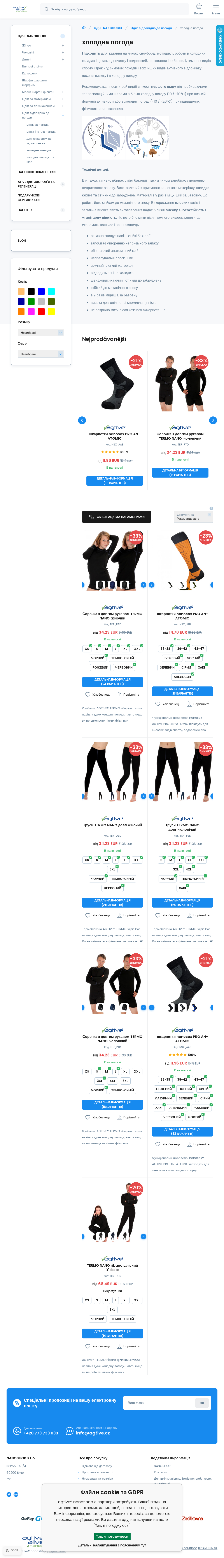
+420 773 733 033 (41, 1433)
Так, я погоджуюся (112, 1536)
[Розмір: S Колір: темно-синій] (182, 796)
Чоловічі (28, 52)
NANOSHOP (162, 1466)
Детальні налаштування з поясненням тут (112, 1545)
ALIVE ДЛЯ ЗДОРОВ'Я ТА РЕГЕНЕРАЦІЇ (36, 184)
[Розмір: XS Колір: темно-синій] (112, 585)
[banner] (20, 9)
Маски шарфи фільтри (38, 92)
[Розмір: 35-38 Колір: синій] (194, 1007)
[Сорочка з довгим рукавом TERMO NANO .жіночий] (112, 560)
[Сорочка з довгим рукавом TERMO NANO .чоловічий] (180, 383)
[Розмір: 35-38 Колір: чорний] (170, 585)
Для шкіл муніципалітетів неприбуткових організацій (183, 1480)
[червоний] (41, 311)
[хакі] (51, 301)
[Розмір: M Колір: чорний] (194, 796)
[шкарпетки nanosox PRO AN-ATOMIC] (114, 383)
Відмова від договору (97, 1466)
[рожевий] (31, 311)
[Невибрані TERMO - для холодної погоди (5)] (41, 354)
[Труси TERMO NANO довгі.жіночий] (112, 772)
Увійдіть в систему (202, 1403)
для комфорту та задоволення (38, 140)
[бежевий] (21, 291)
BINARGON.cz (207, 1548)
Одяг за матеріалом (36, 99)
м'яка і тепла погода (41, 131)
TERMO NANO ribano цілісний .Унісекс (112, 1267)
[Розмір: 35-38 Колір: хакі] (194, 585)
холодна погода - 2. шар (40, 159)
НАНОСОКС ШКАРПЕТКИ (37, 172)
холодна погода (38, 150)
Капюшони (29, 73)
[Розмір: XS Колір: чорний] (100, 585)
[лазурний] (51, 291)
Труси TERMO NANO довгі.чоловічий (182, 827)
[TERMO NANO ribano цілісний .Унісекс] (112, 1212)
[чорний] (31, 291)
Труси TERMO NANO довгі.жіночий (112, 825)
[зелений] (31, 301)
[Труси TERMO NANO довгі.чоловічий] (182, 772)
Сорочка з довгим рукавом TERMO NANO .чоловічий (180, 436)
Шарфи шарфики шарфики (34, 82)
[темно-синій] (21, 301)
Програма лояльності (97, 1472)
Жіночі (26, 45)
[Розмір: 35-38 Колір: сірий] (182, 585)
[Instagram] (16, 1494)
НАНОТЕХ (25, 210)
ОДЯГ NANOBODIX (108, 28)
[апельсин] (21, 311)
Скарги (159, 1489)
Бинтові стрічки (33, 66)
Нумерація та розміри (97, 1478)
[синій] (41, 291)
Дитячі (26, 59)
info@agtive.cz (93, 1433)
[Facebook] (9, 1494)
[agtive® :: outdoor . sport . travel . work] (84, 27)
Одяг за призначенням (38, 106)
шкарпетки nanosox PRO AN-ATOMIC (114, 436)
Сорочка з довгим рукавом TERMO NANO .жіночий (112, 616)
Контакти (160, 1472)
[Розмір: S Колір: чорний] (124, 585)
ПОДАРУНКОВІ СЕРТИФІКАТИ (29, 197)
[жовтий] (51, 311)
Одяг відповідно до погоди (151, 28)
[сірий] (41, 301)
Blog (22, 240)
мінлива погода (37, 124)
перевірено (162, 1496)
